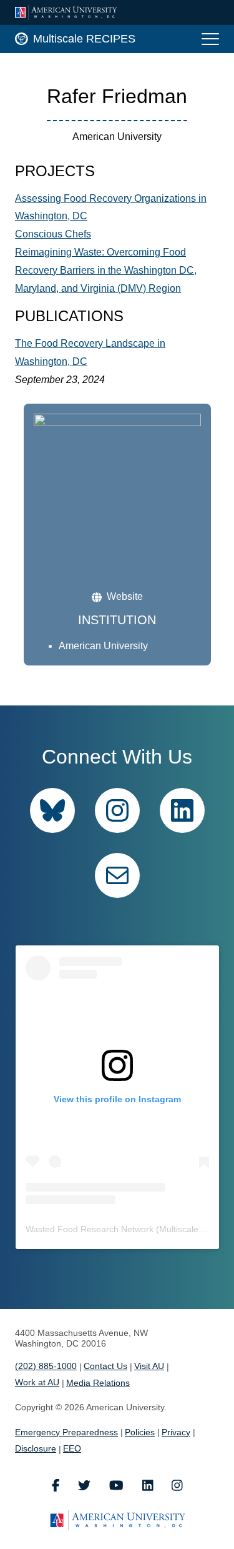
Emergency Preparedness (66, 1432)
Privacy (176, 1432)
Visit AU (149, 1366)
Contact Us (105, 1366)
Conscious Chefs (53, 234)
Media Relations (98, 1383)
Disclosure (35, 1448)
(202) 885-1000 (46, 1366)
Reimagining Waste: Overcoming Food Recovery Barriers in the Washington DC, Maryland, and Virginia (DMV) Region (106, 270)
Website (125, 596)
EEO (72, 1448)
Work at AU (37, 1382)
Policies (140, 1432)
